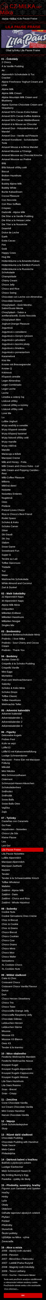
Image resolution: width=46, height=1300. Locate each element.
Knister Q (7, 368)
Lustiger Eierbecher (12, 1167)
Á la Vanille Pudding (13, 66)
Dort (4, 994)
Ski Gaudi (7, 534)
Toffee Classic (9, 696)
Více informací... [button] (11, 1289)
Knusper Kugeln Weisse (15, 1077)
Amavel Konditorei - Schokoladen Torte (20, 141)
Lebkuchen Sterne (12, 1027)
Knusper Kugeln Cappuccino (17, 1073)
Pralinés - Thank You (13, 650)
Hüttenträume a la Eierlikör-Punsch (21, 265)
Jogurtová (7, 327)
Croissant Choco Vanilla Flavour (19, 986)
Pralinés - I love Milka (13, 638)
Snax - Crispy (9, 1093)
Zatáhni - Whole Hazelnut (16, 902)
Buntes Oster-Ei (10, 659)
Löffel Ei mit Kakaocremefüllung (19, 751)
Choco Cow (8, 940)
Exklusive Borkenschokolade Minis (21, 634)
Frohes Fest (8, 739)
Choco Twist (8, 1006)
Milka (6, 12)
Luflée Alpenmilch (11, 857)
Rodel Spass (9, 518)
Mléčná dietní (9, 485)
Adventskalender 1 (12, 717)
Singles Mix (8, 625)
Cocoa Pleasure (10, 196)
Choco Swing (9, 292)
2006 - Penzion (10, 1254)
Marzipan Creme (11, 458)
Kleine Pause (9, 837)
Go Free (6, 825)
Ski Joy (6, 538)
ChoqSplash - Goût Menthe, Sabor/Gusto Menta (17, 307)
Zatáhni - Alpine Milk (13, 890)
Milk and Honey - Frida (14, 462)
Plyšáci (6, 1217)
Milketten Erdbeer (11, 613)
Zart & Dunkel (9, 587)
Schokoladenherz (11, 787)
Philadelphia (8, 1153)
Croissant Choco (11, 982)
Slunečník (7, 1229)
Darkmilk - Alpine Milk (13, 212)
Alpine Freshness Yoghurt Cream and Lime (22, 83)
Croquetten (8, 609)
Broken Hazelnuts (11, 175)
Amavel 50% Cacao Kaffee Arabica (21, 116)
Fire (4, 244)
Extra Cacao (8, 240)
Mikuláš (6, 767)
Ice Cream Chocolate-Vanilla (17, 1107)
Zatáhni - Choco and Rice (16, 898)
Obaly (5, 1204)
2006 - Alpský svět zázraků (16, 1250)
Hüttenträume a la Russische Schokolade (17, 271)
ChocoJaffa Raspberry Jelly (17, 1015)
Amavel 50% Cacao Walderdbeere (21, 120)
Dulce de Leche (10, 232)
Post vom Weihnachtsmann (17, 680)
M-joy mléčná (9, 445)
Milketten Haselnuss (13, 617)
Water (5, 575)
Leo (4, 841)
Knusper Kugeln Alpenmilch (17, 1069)
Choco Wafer (9, 956)
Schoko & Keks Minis (13, 688)
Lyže (4, 1200)
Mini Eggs (7, 671)
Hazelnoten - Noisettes (14, 829)
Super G (6, 554)
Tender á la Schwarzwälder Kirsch (20, 878)
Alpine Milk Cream (12, 93)
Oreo (4, 502)
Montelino (7, 675)
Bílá (4, 163)
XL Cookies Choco (12, 964)
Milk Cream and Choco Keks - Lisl (20, 466)
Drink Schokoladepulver (15, 1124)
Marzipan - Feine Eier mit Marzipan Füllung (21, 761)
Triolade (6, 567)
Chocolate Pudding (12, 1138)
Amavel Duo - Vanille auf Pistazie (20, 135)
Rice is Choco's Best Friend (17, 514)
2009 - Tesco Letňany (14, 1271)
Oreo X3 (6, 1043)
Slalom (5, 542)
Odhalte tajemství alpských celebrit (21, 1213)
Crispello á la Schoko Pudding (18, 663)
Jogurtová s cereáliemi (14, 332)
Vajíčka (6, 807)
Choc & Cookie (10, 924)
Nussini (6, 870)
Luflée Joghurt (9, 421)
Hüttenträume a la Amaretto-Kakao (21, 261)
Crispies (6, 208)
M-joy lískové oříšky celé (15, 437)
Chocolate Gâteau (12, 1019)
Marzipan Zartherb (12, 866)
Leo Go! (6, 845)
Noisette (6, 489)
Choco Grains (9, 944)
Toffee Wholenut (11, 882)
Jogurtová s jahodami (13, 340)
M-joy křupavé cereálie (14, 429)
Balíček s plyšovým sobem (16, 1162)
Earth (5, 236)
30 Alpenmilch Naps (13, 600)
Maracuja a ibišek (11, 454)
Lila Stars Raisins (11, 1085)
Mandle (6, 449)
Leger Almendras (11, 380)
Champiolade (9, 276)
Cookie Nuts (8, 912)
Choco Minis (8, 948)
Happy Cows (9, 253)
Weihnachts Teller (11, 704)
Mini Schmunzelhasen (14, 775)
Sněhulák (7, 795)
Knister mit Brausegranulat (16, 364)
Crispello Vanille (10, 667)
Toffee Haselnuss (11, 700)
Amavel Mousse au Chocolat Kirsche (22, 155)
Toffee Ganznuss (11, 563)
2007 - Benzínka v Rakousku (18, 1259)
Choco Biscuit (9, 932)
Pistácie (6, 506)
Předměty (7, 1225)
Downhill (6, 228)
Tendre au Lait (9, 559)
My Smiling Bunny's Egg (15, 1175)
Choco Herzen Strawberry (16, 998)
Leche (5, 393)
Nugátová (7, 498)
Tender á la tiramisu (12, 1047)
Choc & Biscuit (10, 920)
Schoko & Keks (10, 522)
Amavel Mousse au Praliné (16, 159)
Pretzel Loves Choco (13, 510)
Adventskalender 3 (12, 726)
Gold (4, 248)
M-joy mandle (9, 441)
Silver (5, 530)
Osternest (7, 779)
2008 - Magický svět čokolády (18, 1267)
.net (26, 6)
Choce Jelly (8, 284)
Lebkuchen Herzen (12, 1023)
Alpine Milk (8, 89)
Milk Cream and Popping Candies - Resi (21, 472)
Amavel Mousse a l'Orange (16, 151)
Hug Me (6, 257)
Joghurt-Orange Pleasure (16, 323)
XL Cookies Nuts (11, 969)
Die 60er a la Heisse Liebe (16, 220)
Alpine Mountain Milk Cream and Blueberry (19, 99)
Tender (5, 874)
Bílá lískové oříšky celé (14, 167)
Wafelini (6, 886)
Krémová (7, 372)
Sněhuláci (7, 791)
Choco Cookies (10, 936)
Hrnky (5, 1196)
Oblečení (7, 1208)
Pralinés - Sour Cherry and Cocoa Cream (20, 644)
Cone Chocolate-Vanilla (15, 1102)
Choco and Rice (10, 288)
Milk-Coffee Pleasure (13, 477)
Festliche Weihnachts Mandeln (19, 1056)
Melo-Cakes (8, 1149)
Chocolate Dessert (12, 301)
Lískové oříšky (10, 401)
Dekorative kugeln (12, 735)
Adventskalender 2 (12, 721)
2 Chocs (6, 62)
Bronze (6, 179)
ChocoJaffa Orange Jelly (15, 1010)
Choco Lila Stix (10, 833)
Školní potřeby (10, 1233)
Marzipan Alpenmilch (13, 862)
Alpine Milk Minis (11, 605)
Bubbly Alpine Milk (12, 183)
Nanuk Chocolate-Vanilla (15, 1115)
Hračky (5, 1192)
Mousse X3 (8, 1035)
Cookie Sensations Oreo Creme (19, 916)
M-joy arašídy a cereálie (15, 425)
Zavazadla (7, 1241)
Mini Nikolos (8, 771)
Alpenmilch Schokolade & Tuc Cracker (18, 76)
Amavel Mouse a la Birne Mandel (20, 147)
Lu (3, 417)
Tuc (4, 571)
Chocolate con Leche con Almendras (22, 296)
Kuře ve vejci (9, 743)
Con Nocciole (9, 200)
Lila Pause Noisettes (13, 853)
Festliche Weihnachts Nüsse (17, 1061)
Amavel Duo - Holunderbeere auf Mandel (20, 130)
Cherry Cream (9, 280)
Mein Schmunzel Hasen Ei (16, 1171)
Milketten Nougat (11, 621)
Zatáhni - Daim (10, 894)
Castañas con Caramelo (15, 821)
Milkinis (6, 481)
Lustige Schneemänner (14, 755)
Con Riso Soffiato (11, 204)
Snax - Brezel (9, 1089)
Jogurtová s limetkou (13, 348)
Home (5, 18)
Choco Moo (8, 952)
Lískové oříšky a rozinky (15, 405)
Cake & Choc (9, 978)
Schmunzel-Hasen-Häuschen (18, 783)
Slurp (4, 1128)
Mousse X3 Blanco (12, 1039)
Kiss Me (6, 360)
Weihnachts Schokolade (15, 579)
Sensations (8, 960)
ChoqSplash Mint (11, 319)
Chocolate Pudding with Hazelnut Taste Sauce (20, 1144)
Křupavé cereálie (11, 376)
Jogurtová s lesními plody (16, 344)
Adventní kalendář (12, 713)
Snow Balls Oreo (11, 803)
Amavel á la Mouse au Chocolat (19, 124)
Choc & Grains (10, 928)
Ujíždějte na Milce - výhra (15, 1237)
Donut (5, 990)
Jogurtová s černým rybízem (17, 336)
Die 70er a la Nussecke (14, 224)
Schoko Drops (9, 692)
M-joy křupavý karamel (14, 433)
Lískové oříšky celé (12, 409)
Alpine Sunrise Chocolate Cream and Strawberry (22, 106)
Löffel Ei (6, 747)
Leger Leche (9, 388)
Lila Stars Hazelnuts (13, 1081)
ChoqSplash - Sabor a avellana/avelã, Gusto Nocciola (19, 314)
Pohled (5, 1221)
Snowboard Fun (10, 550)
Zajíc (4, 811)
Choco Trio (8, 1002)
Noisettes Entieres (12, 493)
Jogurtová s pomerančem (16, 352)
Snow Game (8, 546)
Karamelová (8, 356)
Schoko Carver (10, 526)
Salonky (6, 684)
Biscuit (5, 171)
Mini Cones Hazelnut (13, 1111)
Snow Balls (8, 799)
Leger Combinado (11, 384)
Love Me (6, 413)
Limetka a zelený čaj (13, 397)
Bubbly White (9, 187)
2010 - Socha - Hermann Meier (19, 1275)
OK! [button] (23, 1295)
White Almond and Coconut (17, 583)
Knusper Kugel (10, 1065)
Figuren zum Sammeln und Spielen (21, 1188)
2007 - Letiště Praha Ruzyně (17, 1263)
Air (3, 70)
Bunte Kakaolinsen (12, 192)
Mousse (6, 1031)
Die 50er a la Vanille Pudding (17, 216)
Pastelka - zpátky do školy (16, 1179)
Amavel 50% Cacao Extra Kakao (20, 112)
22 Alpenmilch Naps (13, 596)
